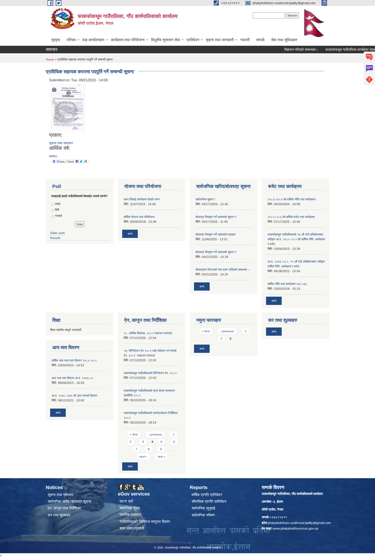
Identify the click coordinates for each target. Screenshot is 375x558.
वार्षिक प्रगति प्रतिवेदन (207, 495)
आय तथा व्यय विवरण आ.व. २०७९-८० (72, 378)
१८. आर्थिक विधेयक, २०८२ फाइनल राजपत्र (148, 333)
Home (50, 59)
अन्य (130, 234)
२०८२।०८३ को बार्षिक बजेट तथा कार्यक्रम (291, 217)
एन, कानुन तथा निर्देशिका (64, 508)
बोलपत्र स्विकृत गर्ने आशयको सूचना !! (216, 217)
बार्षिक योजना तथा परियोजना (139, 217)
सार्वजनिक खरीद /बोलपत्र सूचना (69, 501)
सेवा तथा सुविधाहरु (284, 40)
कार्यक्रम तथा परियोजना (128, 40)
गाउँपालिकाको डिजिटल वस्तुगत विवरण (145, 522)
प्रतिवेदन (192, 40)
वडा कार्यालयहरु (93, 40)
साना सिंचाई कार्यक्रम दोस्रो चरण (142, 199)
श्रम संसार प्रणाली (132, 528)
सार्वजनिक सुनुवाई (203, 508)
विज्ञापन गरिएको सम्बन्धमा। (292, 49)
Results (55, 238)
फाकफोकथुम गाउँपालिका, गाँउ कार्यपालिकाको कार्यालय (292, 494)
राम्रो (57, 204)
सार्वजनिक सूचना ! (205, 199)
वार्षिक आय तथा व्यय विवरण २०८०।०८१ (74, 360)
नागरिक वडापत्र (130, 515)
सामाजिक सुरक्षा (130, 508)
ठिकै (57, 209)
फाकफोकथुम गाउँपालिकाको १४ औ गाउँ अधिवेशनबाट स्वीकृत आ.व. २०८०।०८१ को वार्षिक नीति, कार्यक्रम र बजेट (296, 239)
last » (161, 456)
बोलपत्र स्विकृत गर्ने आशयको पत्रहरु (216, 234)
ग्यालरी (245, 40)
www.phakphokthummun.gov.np (295, 528)
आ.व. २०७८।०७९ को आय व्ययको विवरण (74, 395)
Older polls (57, 233)
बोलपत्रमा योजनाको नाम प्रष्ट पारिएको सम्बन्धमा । (223, 269)
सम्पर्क (260, 40)
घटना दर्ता (126, 501)
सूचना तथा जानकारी (220, 40)
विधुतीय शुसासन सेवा (165, 40)
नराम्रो (58, 216)
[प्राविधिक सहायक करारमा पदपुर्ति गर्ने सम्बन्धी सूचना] (67, 107)
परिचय (71, 40)
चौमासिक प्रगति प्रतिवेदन (209, 501)
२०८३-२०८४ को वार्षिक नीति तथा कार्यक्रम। (292, 199)
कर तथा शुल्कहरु (59, 515)
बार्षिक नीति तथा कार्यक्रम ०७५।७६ (287, 284)
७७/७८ (53, 156)
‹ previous (155, 434)
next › (143, 456)
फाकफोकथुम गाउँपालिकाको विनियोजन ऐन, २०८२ (150, 373)
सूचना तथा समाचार (61, 143)
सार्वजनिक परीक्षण (203, 515)
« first (134, 434)
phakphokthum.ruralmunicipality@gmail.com (299, 523)
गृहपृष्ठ (55, 40)
